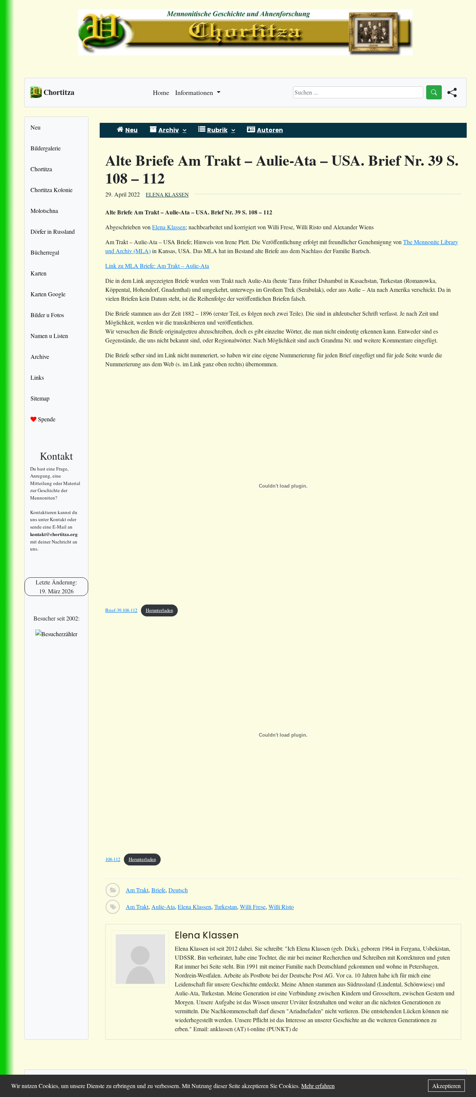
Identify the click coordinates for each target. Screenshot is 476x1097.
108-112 (112, 859)
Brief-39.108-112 (121, 610)
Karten (38, 273)
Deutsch (178, 890)
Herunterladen (159, 610)
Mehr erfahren (318, 1086)
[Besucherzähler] (56, 633)
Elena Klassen (167, 194)
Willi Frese (253, 907)
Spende (45, 419)
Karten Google (47, 294)
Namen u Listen (49, 335)
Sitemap (39, 398)
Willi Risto (281, 907)
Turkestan (225, 907)
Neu (35, 127)
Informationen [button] (195, 92)
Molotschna (44, 210)
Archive (39, 356)
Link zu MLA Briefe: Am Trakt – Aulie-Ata (157, 266)
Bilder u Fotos (47, 315)
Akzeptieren (446, 1086)
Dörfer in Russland (52, 231)
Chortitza (41, 169)
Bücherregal (44, 252)
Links (37, 377)
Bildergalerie (45, 148)
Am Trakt (137, 890)
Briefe (158, 890)
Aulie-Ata (163, 907)
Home (161, 92)
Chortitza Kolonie (51, 190)
